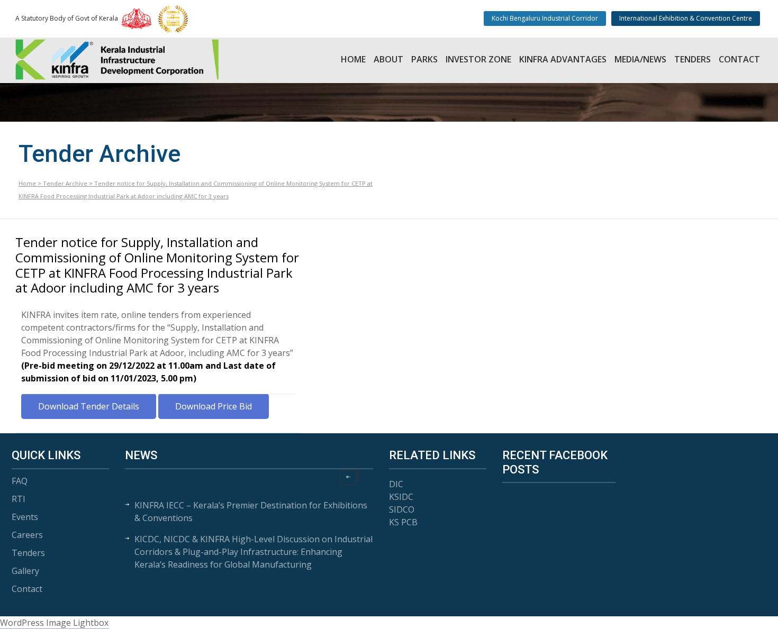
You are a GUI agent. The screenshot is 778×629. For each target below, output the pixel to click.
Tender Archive (65, 183)
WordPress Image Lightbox (54, 622)
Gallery (25, 571)
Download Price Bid (213, 406)
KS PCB (403, 522)
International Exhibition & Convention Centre (685, 18)
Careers (27, 535)
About (388, 59)
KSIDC (401, 497)
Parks (424, 59)
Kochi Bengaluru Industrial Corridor (545, 18)
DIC (396, 484)
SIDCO (401, 509)
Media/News (640, 59)
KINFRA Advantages (563, 59)
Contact (739, 59)
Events (25, 517)
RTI (18, 499)
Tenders (692, 59)
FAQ (20, 481)
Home (353, 59)
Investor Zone (478, 59)
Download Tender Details (88, 406)
